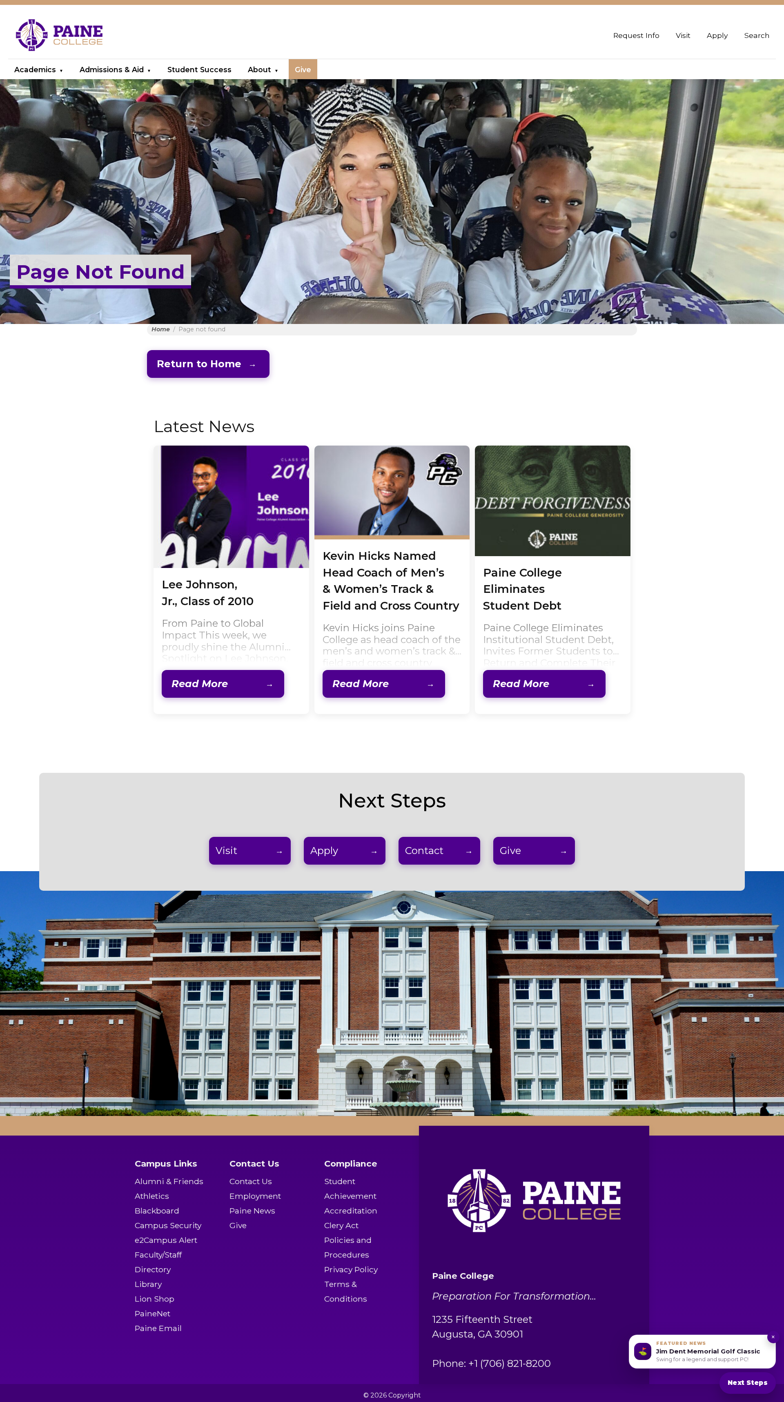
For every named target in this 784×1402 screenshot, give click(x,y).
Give (303, 69)
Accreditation (350, 1211)
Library (148, 1284)
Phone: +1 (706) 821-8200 (491, 1363)
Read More (200, 684)
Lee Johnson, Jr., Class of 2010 (208, 593)
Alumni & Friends (169, 1181)
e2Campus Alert (166, 1240)
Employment (255, 1196)
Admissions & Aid (112, 69)
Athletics (152, 1196)
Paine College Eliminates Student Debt (522, 589)
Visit (683, 35)
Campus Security (168, 1225)
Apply (717, 35)
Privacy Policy (351, 1269)
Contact (424, 850)
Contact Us (250, 1181)
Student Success (199, 69)
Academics (35, 69)
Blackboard (157, 1211)
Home (160, 329)
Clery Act (341, 1225)
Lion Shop (154, 1299)
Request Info (636, 35)
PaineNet (152, 1313)
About (259, 69)
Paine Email (158, 1328)
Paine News (252, 1211)
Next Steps (748, 1382)
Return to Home (199, 364)
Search (757, 35)
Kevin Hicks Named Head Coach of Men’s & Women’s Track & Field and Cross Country (391, 580)
